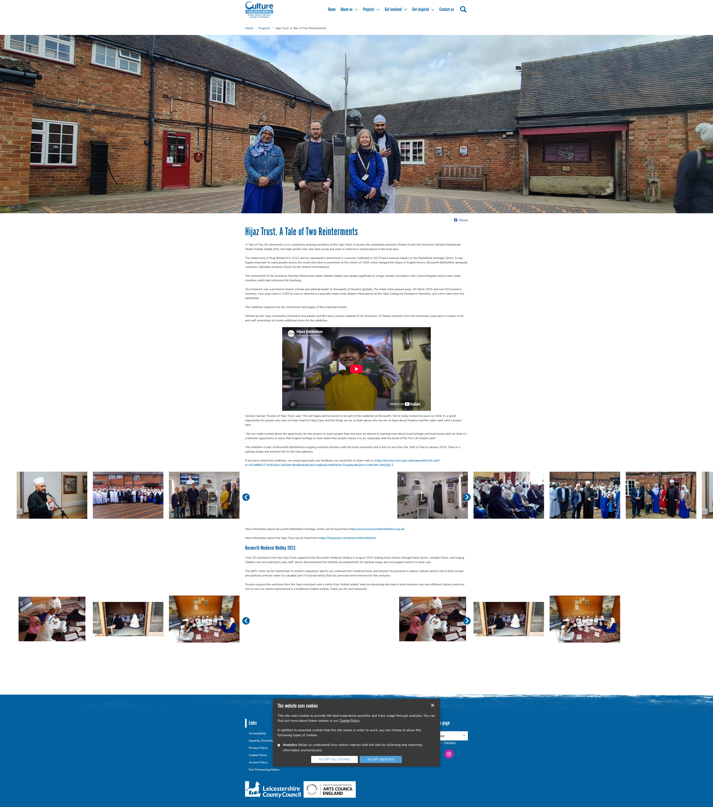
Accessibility (257, 733)
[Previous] (246, 497)
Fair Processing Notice (264, 770)
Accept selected (432, 705)
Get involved (393, 10)
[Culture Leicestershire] (264, 9)
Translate (450, 743)
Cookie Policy (258, 755)
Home (332, 10)
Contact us (446, 10)
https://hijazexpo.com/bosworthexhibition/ (347, 538)
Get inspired (420, 10)
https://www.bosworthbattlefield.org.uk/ (377, 529)
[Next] (467, 497)
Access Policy (258, 762)
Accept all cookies (334, 759)
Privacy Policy (258, 748)
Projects (368, 10)
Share (463, 220)
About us (347, 10)
